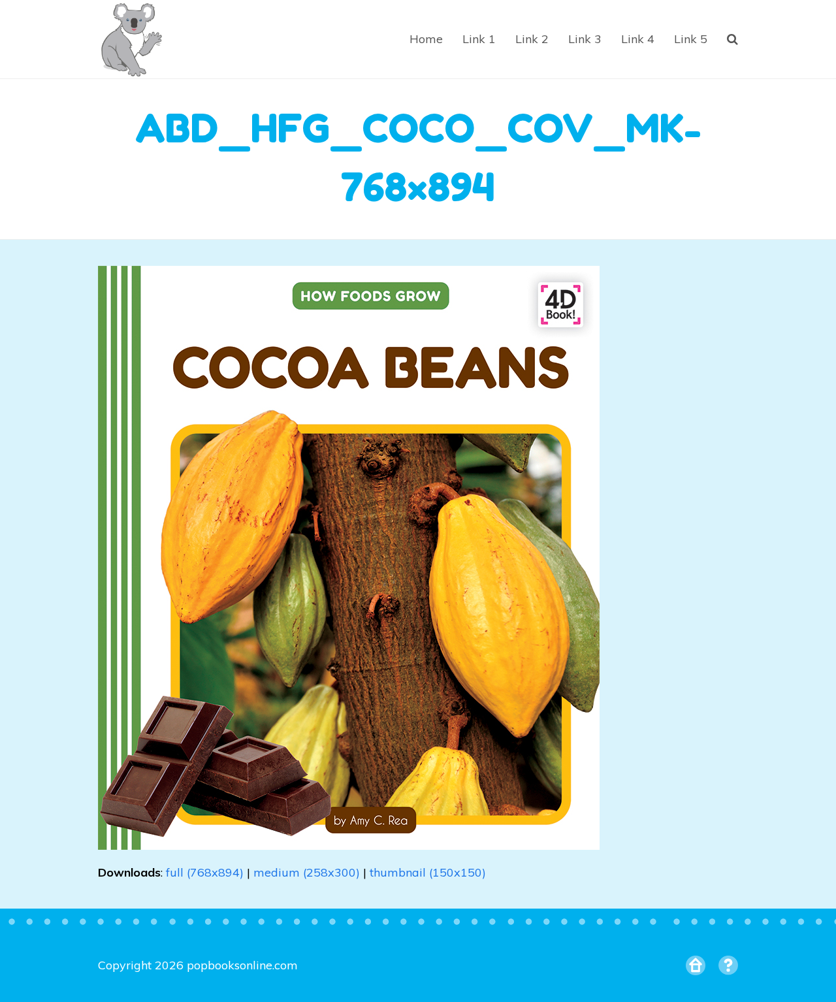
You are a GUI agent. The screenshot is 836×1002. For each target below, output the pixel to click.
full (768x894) (205, 872)
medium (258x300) (306, 872)
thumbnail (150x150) (428, 872)
